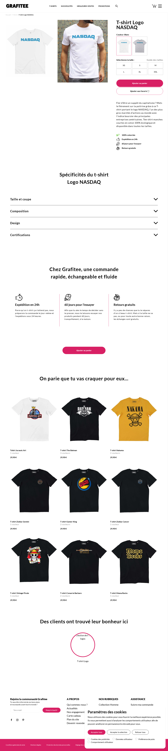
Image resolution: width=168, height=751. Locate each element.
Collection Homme (108, 704)
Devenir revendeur (77, 723)
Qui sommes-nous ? (77, 704)
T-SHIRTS (53, 6)
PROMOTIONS (104, 6)
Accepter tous (96, 732)
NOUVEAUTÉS (67, 6)
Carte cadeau (74, 715)
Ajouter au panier (139, 83)
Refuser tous (140, 732)
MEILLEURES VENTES (85, 6)
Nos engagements (76, 711)
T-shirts (15, 15)
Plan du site (73, 719)
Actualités (72, 708)
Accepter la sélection (118, 732)
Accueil (8, 15)
